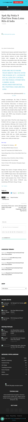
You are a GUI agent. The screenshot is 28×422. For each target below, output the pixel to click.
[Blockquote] (14, 232)
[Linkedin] (18, 29)
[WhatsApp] (15, 29)
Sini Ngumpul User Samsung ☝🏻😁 (9, 145)
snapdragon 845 (5, 199)
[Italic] (5, 232)
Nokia (7, 197)
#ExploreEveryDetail (12, 85)
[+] (22, 232)
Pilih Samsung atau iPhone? (17, 318)
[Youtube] (20, 410)
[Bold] (3, 232)
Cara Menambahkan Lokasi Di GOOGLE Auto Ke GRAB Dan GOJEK (17, 332)
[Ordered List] (10, 232)
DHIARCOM (12, 418)
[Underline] (7, 232)
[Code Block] (16, 232)
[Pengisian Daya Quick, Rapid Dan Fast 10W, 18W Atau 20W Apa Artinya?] (5, 347)
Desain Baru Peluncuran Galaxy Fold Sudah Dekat (8, 207)
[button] (2, 8)
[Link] (18, 232)
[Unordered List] (12, 232)
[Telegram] (25, 29)
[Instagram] (7, 410)
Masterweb (22, 418)
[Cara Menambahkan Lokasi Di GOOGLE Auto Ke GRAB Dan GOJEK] (5, 332)
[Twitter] (11, 29)
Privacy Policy (13, 415)
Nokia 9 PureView (14, 197)
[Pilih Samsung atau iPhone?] (5, 320)
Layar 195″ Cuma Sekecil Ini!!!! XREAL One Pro (12, 150)
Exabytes (14, 420)
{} (19, 232)
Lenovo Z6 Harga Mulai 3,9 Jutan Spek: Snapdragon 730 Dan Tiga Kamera (20, 208)
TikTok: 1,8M (18, 2)
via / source (4, 186)
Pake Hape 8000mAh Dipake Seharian (10, 147)
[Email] (22, 29)
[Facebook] (8, 29)
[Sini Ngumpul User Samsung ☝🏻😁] (5, 305)
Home (7, 415)
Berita (3, 12)
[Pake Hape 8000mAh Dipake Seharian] (5, 312)
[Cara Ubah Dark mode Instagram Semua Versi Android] (5, 340)
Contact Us (19, 415)
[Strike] (9, 232)
